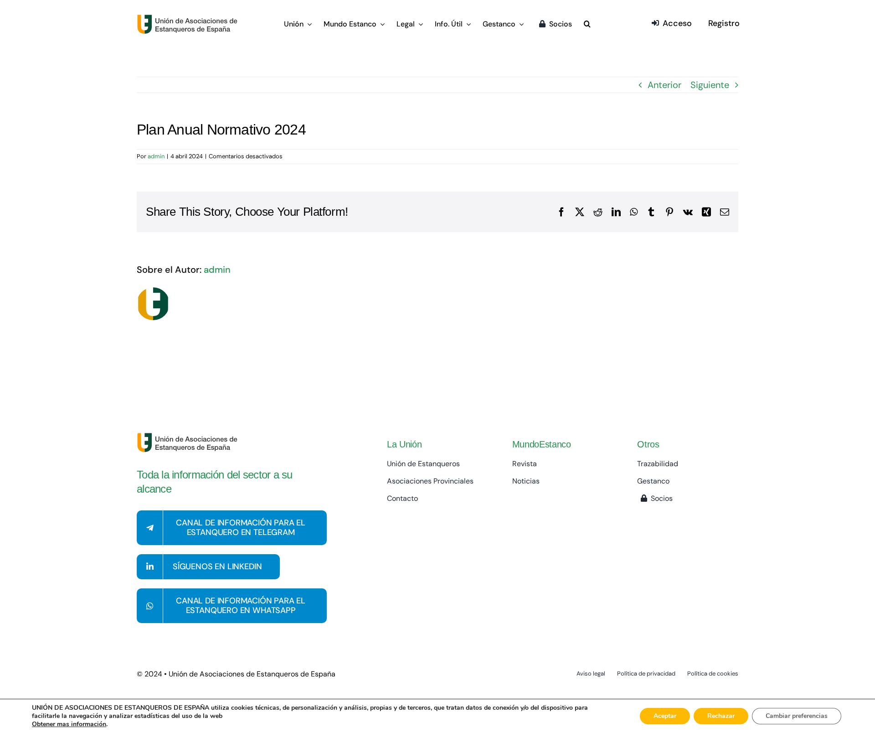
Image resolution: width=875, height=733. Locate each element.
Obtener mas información (69, 724)
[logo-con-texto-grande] (189, 19)
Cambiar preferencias (797, 716)
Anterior (664, 85)
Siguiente (709, 85)
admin (156, 156)
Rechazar (721, 716)
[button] (587, 25)
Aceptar (665, 716)
